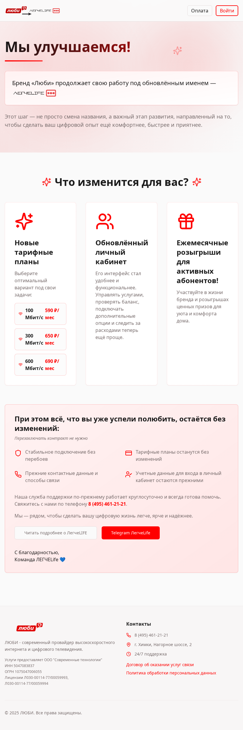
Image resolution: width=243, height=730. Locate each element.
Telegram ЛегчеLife (130, 533)
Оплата (199, 10)
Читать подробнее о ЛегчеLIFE (55, 533)
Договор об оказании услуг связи (160, 664)
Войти (227, 10)
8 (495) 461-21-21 (107, 504)
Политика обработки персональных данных (171, 673)
